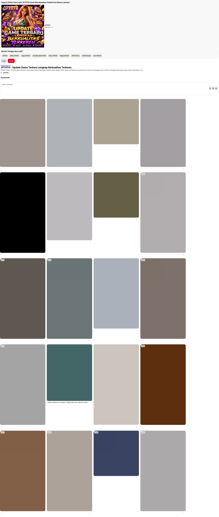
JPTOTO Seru (75, 55)
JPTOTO (4, 55)
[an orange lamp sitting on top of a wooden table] (163, 384)
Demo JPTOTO (53, 55)
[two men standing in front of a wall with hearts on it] (22, 471)
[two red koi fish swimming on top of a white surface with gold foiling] (116, 384)
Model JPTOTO (64, 55)
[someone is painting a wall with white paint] (163, 471)
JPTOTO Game (86, 55)
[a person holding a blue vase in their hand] (69, 298)
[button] (11, 61)
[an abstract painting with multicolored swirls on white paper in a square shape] (69, 206)
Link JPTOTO (97, 55)
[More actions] (43, 169)
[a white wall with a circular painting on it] (163, 133)
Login (4, 61)
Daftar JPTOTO (14, 55)
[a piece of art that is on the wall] (22, 212)
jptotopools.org (6, 65)
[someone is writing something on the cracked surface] (22, 298)
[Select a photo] (216, 88)
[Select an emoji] (210, 88)
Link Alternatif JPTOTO (39, 55)
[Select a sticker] (213, 88)
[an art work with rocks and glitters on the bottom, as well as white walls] (22, 133)
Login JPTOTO (25, 55)
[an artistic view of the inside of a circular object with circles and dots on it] (116, 121)
